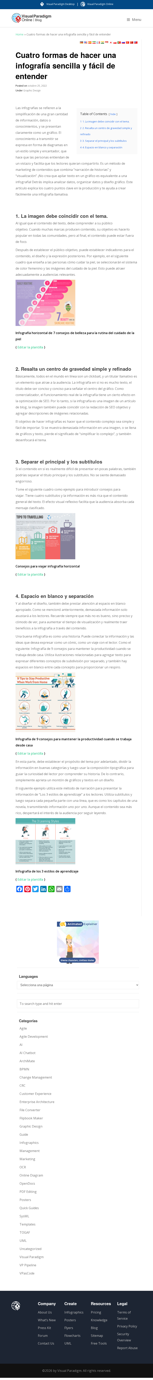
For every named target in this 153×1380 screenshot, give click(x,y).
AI (21, 1045)
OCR (23, 1167)
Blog (94, 1328)
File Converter (30, 1110)
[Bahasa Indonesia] (106, 42)
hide (113, 114)
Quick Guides (29, 1208)
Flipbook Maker (31, 1118)
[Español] (89, 42)
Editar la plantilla (30, 347)
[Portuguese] (119, 42)
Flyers (68, 1328)
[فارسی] (94, 42)
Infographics (29, 1142)
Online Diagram (31, 1175)
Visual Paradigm (32, 1257)
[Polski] (115, 42)
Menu (136, 19)
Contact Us (46, 1343)
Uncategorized (30, 1249)
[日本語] (110, 42)
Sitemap (97, 1335)
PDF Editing (28, 1191)
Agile (23, 1028)
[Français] (98, 42)
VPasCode (27, 1273)
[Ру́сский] (123, 42)
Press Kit (44, 1328)
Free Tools (99, 1343)
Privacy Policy (127, 1326)
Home (20, 34)
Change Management (36, 1077)
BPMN (24, 1069)
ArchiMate (27, 1061)
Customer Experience (35, 1093)
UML (23, 1240)
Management (30, 1151)
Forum (43, 1335)
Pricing (96, 1312)
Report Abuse (127, 1348)
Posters (25, 1200)
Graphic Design (32, 90)
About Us (45, 1312)
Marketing (27, 1159)
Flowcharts (72, 1335)
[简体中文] (131, 42)
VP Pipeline (28, 1265)
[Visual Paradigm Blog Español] (31, 20)
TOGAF (25, 1232)
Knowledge (99, 1320)
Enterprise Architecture (37, 1102)
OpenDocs (27, 1183)
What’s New (47, 1320)
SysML (24, 1216)
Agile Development (34, 1036)
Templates (27, 1224)
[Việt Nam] (127, 42)
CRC (23, 1085)
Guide (24, 1134)
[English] (85, 42)
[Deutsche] (81, 42)
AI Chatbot (27, 1053)
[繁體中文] (135, 42)
